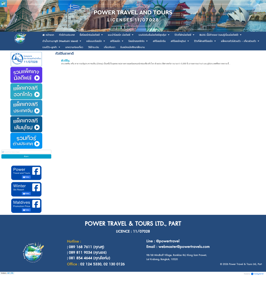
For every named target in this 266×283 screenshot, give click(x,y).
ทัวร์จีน (65, 60)
